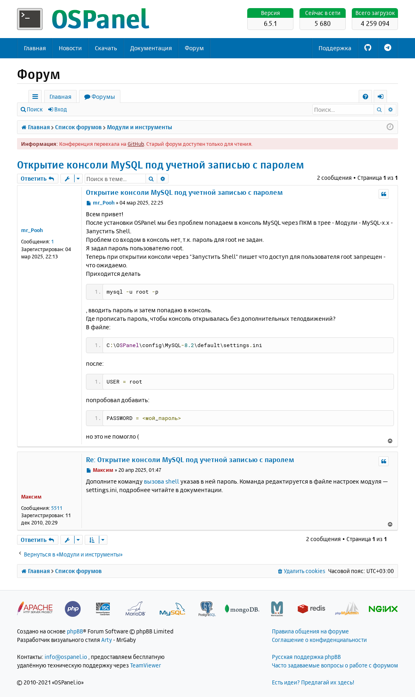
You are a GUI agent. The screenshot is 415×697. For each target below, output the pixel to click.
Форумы (103, 96)
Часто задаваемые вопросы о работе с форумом (335, 665)
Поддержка (335, 48)
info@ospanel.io (66, 656)
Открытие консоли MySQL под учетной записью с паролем (160, 164)
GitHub (136, 144)
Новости (70, 48)
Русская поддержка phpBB (306, 656)
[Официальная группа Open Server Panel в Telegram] (388, 48)
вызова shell (161, 481)
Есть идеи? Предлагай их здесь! (313, 682)
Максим (31, 496)
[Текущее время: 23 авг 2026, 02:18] (390, 127)
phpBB (75, 631)
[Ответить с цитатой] (384, 194)
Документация (151, 48)
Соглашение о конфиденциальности (319, 639)
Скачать (106, 48)
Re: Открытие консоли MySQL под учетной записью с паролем (190, 459)
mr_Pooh (32, 230)
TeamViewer (145, 665)
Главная (35, 48)
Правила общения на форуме (310, 631)
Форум (194, 48)
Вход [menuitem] (383, 98)
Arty (106, 639)
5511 (56, 508)
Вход (60, 109)
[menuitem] (365, 96)
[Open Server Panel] (84, 19)
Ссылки (36, 98)
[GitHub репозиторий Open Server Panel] (368, 48)
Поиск (35, 109)
